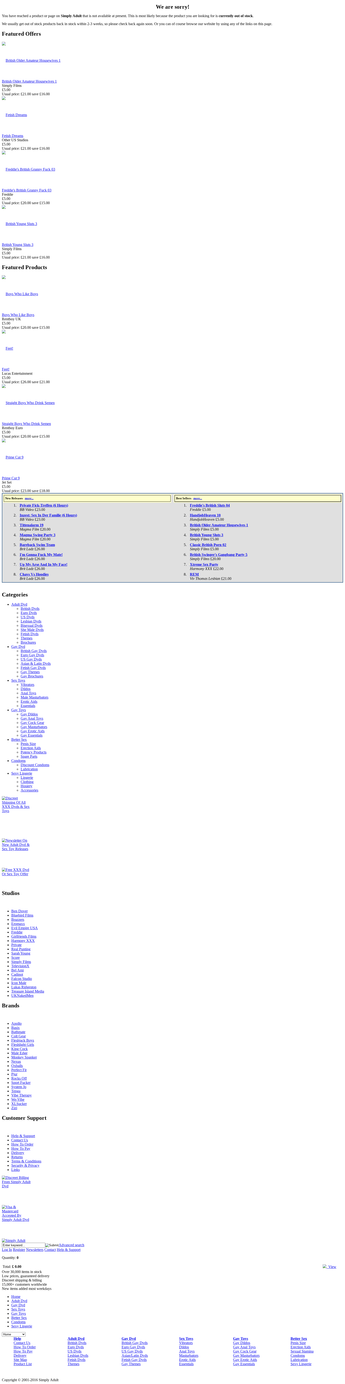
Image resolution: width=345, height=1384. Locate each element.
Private (16, 945)
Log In (7, 1250)
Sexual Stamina (302, 1351)
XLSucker (19, 1104)
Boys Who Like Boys (18, 315)
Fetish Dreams (12, 136)
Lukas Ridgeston (23, 987)
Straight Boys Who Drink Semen (26, 424)
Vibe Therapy (21, 1095)
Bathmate (18, 1032)
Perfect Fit (19, 1070)
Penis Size (28, 744)
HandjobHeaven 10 (205, 515)
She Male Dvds (32, 630)
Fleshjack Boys (22, 1040)
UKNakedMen (22, 996)
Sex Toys (18, 680)
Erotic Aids (29, 701)
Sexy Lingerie (21, 773)
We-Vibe (17, 1099)
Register (19, 1250)
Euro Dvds (29, 613)
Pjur (14, 1074)
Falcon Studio (21, 979)
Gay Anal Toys (32, 718)
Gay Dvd (18, 647)
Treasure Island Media (27, 991)
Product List (23, 1364)
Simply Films (21, 962)
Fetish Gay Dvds (33, 668)
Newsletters (34, 1250)
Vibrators (27, 685)
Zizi (14, 1108)
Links (15, 1170)
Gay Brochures (32, 676)
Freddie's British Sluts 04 (210, 505)
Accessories (29, 790)
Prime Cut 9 (11, 478)
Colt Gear (18, 1036)
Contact (50, 1250)
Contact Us (19, 1140)
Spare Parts (29, 756)
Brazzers (17, 919)
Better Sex (19, 740)
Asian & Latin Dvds (36, 663)
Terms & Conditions (26, 1161)
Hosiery (26, 786)
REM (194, 574)
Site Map (20, 1360)
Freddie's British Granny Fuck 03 (26, 190)
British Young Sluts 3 (17, 245)
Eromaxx (18, 924)
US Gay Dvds (31, 659)
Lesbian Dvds (31, 621)
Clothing (27, 782)
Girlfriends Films (23, 936)
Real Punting (21, 949)
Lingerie (27, 778)
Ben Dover (19, 911)
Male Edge (19, 1053)
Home (15, 1297)
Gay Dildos (29, 714)
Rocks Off (19, 1078)
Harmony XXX (23, 941)
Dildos (26, 689)
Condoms (18, 761)
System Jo (18, 1087)
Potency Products (33, 752)
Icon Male (18, 983)
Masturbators (188, 1355)
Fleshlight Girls (22, 1045)
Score (15, 958)
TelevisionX (20, 966)
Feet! (5, 369)
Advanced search (71, 1245)
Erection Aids (31, 748)
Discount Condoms (35, 765)
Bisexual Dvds (31, 625)
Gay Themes (30, 672)
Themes (26, 638)
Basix (15, 1028)
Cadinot (17, 974)
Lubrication (29, 769)
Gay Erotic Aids (33, 731)
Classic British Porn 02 (208, 545)
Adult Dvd (19, 604)
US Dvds (27, 617)
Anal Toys (28, 693)
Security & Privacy (25, 1165)
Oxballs (17, 1066)
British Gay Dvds (34, 651)
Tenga (15, 1091)
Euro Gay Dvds (32, 655)
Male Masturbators (34, 697)
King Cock (19, 1049)
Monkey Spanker (24, 1057)
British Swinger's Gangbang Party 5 (218, 555)
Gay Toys (18, 710)
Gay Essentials (31, 735)
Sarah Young (20, 953)
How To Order (22, 1144)
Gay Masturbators (34, 727)
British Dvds (30, 609)
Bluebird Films (22, 915)
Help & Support (23, 1136)
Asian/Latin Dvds (135, 1355)
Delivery (17, 1153)
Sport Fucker (21, 1083)
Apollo (16, 1023)
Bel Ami (17, 970)
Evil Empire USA (24, 928)
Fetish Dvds (29, 634)
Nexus (16, 1061)
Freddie (17, 932)
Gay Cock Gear (32, 723)
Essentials (28, 706)
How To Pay (20, 1149)
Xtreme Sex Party (204, 564)
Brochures (28, 642)
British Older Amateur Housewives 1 (29, 81)
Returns (17, 1157)
